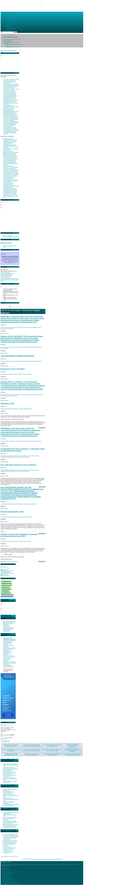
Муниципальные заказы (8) (9, 842)
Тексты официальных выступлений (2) (8, 770)
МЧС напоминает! (7, 40)
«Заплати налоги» (10, 257)
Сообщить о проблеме (8, 715)
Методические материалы (9, 648)
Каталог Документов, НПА (25, 327)
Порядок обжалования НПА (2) (10, 822)
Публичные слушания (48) (9, 772)
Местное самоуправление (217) (10, 824)
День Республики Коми (6, 276)
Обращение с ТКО (7, 403)
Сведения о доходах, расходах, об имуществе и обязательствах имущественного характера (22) (10, 835)
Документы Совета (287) (9, 777)
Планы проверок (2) (8, 823)
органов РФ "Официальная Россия (54, 745)
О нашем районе (10, 24)
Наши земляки (9, 22)
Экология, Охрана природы (7, 328)
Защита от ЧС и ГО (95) (8, 794)
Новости (16, 327)
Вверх (2, 736)
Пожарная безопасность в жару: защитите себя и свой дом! (10, 153)
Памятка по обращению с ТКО (12, 511)
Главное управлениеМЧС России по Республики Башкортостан (72, 745)
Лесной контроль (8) (8, 623)
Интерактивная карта (11, 23)
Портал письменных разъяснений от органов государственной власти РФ (31, 750)
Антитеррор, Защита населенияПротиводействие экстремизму (10, 882)
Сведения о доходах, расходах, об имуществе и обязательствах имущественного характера (9, 658)
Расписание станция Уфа (12, 28)
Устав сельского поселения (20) (10, 768)
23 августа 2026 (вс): (5, 277)
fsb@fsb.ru (9, 290)
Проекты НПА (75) (7, 773)
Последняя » (15, 561)
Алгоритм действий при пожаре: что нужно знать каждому (11, 80)
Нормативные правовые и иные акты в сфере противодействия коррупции (9, 642)
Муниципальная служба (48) (10, 840)
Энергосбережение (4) (8, 805)
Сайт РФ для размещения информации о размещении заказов (52, 754)
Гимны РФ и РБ (9, 27)
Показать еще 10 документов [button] (7, 136)
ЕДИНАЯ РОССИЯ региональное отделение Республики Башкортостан (31, 745)
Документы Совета (36, 327)
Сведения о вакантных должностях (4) (8, 849)
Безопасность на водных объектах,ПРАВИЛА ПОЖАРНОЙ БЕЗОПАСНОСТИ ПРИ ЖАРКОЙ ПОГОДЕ (11, 110)
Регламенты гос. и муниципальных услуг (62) (9, 847)
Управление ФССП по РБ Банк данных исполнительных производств (72, 754)
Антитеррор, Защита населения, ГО (11, 39)
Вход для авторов (8, 737)
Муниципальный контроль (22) (7, 630)
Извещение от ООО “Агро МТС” (13, 369)
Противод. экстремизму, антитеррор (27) (9, 802)
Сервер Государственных (49, 744)
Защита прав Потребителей (7, 327)
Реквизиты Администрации (12, 21)
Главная (5, 868)
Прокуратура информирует (9, 34)
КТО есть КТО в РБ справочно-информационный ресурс (11, 745)
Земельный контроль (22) (9, 621)
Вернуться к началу (7, 884)
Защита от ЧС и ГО (18, 455)
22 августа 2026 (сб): (5, 272)
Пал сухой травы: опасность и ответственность (18, 465)
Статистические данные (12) (10, 817)
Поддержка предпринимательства (11, 41)
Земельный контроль (5, 361)
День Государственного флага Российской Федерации (8, 274)
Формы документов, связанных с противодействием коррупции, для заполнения (8, 652)
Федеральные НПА (18, 503)
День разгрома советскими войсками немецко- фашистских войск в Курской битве (10, 280)
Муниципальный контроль (17, 394)
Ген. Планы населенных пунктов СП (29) (9, 792)
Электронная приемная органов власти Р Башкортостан (11, 750)
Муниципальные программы (30, 347)
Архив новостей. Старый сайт (13, 46)
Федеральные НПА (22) (8, 767)
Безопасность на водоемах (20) (10, 789)
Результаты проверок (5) (9, 818)
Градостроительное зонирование (11, 236)
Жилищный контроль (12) (9, 622)
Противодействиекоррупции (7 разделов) (8, 872)
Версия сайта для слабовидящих (8, 50)
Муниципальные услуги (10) (10, 841)
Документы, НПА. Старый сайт (7, 880)
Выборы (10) (6, 790)
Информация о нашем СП (12, 19)
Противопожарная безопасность (8, 457)
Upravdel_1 (6, 333)
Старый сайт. (6, 43)
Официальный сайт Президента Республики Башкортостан (31, 754)
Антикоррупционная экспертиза (8, 646)
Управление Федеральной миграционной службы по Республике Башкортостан (72, 750)
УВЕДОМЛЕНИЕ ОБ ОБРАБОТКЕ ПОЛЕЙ (17, 356)
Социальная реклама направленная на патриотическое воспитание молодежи (11, 106)
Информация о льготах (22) (9, 827)
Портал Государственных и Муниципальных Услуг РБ (11, 754)
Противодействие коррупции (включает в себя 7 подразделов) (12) (10, 765)
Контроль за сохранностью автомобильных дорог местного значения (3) (8, 626)
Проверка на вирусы (11, 29)
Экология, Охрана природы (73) (10, 804)
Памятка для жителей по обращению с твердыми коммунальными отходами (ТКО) (19, 535)
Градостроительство (8, 235)
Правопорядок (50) (7, 798)
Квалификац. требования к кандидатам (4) (9, 838)
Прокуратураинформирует (6, 870)
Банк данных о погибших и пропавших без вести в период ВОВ (52, 750)
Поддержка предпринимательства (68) (9, 820)
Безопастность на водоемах (9, 154)
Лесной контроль (5, 455)
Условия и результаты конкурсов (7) (8, 852)
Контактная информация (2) (9, 826)
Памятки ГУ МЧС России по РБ (30, 455)
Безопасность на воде (8, 151)
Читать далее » (41, 427)
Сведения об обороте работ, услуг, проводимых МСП (9, 124)
